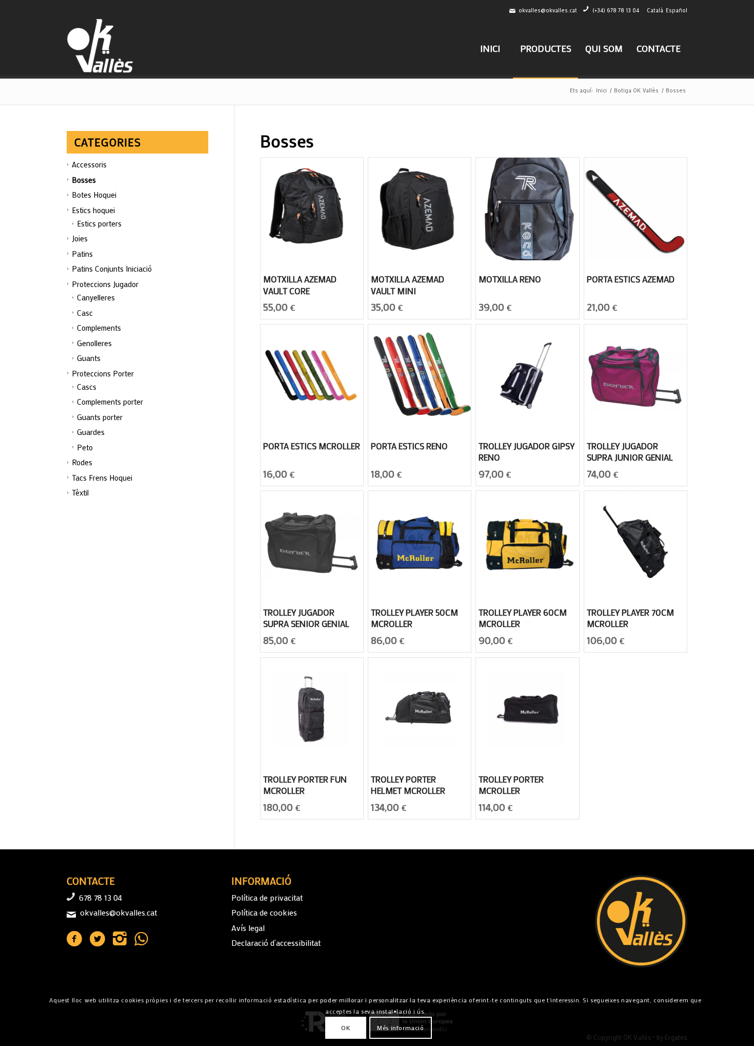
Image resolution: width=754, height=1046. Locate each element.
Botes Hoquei (94, 194)
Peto (85, 447)
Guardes (91, 432)
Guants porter (100, 417)
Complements (99, 327)
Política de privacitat (267, 897)
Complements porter (110, 401)
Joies (80, 238)
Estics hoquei (93, 210)
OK (345, 1028)
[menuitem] (490, 48)
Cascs (86, 387)
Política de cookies (264, 912)
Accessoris (89, 164)
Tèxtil (80, 492)
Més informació (400, 1028)
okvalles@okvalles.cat (548, 10)
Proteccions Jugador (105, 284)
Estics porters (99, 223)
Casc (85, 313)
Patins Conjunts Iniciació (112, 268)
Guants (89, 358)
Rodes (82, 462)
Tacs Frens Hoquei (102, 477)
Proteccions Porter (103, 373)
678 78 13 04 (100, 897)
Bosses (84, 180)
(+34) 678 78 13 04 (615, 10)
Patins (82, 254)
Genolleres (94, 343)
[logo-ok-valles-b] (101, 48)
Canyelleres (96, 297)
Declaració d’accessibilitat (276, 942)
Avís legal (248, 927)
